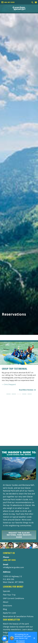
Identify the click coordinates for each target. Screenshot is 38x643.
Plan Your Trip (9, 595)
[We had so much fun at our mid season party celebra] (22, 545)
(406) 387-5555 (9, 560)
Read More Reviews (26, 390)
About (5, 602)
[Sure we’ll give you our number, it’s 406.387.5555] (28, 545)
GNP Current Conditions (13, 598)
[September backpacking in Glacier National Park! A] (16, 545)
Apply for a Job (9, 613)
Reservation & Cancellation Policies (18, 616)
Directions (7, 605)
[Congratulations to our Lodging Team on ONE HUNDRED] (9, 545)
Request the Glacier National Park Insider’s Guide (19, 534)
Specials (6, 591)
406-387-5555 (9, 2)
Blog (5, 609)
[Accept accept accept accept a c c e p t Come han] (3, 545)
